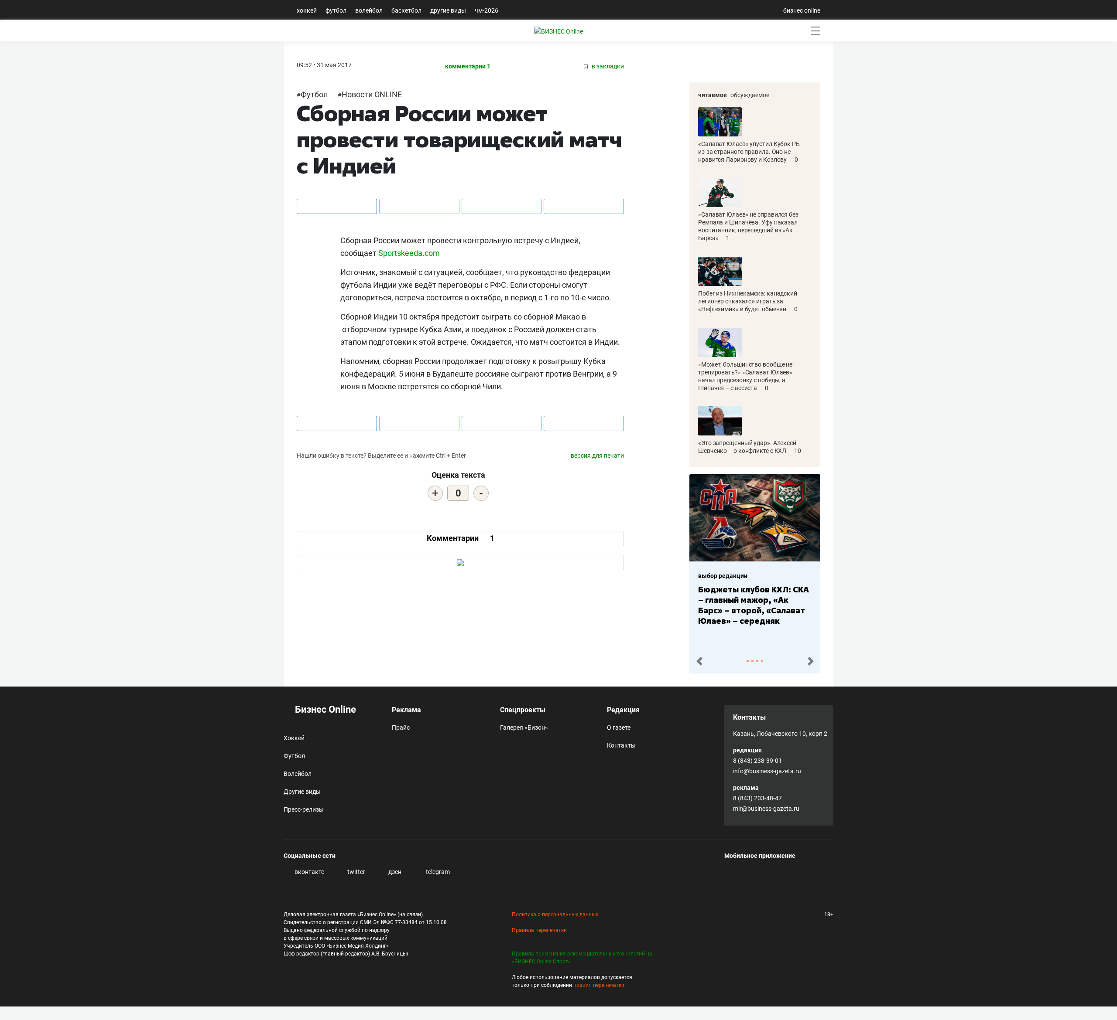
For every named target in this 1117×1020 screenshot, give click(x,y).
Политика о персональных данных (555, 914)
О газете (618, 727)
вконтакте (308, 871)
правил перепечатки (598, 985)
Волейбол (369, 10)
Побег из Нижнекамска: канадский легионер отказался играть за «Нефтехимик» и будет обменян (747, 301)
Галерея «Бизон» (524, 727)
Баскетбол (406, 10)
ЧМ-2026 (486, 10)
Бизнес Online (324, 709)
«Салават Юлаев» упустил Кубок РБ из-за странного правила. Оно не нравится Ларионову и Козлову (749, 151)
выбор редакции (722, 575)
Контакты (621, 745)
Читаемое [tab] (712, 95)
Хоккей (307, 10)
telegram (437, 871)
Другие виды (448, 10)
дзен (394, 871)
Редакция (623, 710)
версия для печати (597, 455)
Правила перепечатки (539, 930)
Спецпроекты (522, 710)
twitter (355, 871)
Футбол (336, 10)
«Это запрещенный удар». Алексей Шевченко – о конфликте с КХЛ (747, 446)
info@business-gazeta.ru (767, 771)
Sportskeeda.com (409, 253)
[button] (699, 661)
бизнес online (801, 10)
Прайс (401, 727)
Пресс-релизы (304, 809)
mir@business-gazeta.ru (766, 808)
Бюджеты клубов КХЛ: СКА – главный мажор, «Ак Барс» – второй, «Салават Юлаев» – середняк (753, 605)
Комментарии (460, 538)
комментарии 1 (467, 66)
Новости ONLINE (372, 94)
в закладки (607, 66)
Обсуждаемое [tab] (749, 95)
